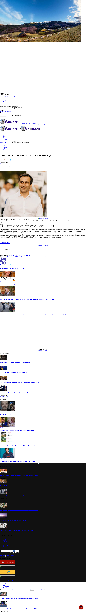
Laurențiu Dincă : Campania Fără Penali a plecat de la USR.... (17, 461)
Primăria (4, 150)
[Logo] (10, 130)
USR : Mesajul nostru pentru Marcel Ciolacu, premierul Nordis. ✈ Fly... (20, 382)
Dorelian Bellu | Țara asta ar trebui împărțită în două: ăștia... (17, 430)
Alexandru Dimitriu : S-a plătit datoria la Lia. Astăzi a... (15, 485)
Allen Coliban (3, 443)
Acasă (1, 142)
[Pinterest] (22, 166)
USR (4, 152)
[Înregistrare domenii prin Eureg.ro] (32, 589)
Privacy (4, 585)
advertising (7, 555)
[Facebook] (13, 166)
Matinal (4, 149)
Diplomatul (5, 147)
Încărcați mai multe (4, 396)
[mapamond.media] (7, 573)
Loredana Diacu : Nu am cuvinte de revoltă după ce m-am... (16, 496)
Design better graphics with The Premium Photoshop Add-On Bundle (19, 510)
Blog (4, 99)
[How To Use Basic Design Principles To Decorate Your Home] (3, 527)
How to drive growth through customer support (13, 520)
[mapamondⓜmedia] (43, 125)
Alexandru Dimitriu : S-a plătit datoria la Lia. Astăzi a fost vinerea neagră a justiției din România (27, 299)
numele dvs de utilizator (17, 107)
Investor (4, 148)
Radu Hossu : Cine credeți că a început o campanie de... (15, 362)
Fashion (4, 134)
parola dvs (14, 108)
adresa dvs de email (16, 115)
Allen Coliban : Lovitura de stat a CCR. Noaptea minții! (20, 255)
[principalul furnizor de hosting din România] (22, 589)
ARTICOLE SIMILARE (6, 268)
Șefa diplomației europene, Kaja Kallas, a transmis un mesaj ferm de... (19, 475)
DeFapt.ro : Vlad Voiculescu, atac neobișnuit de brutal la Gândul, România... (21, 608)
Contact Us (5, 587)
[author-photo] (3, 263)
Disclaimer (5, 583)
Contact (4, 101)
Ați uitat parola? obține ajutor (6, 111)
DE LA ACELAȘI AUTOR (18, 268)
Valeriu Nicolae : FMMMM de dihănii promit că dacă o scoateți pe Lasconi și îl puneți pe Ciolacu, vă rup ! (29, 256)
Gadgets (4, 135)
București (5, 146)
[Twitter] (17, 166)
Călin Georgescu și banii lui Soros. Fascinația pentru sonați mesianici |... (20, 598)
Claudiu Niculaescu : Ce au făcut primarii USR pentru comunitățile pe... (20, 445)
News (4, 132)
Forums (4, 100)
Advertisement (6, 586)
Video (4, 137)
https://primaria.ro (3, 265)
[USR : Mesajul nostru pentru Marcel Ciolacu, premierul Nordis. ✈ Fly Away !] (3, 380)
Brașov (4, 142)
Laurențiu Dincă (3, 458)
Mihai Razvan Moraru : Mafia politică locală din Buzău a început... (18, 392)
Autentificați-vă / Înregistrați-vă (9, 96)
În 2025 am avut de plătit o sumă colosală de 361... (14, 372)
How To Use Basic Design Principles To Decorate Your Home (16, 530)
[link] (5, 243)
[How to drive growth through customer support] (3, 517)
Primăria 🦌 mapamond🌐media (7, 160)
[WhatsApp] (27, 166)
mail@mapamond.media (11, 580)
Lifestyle (4, 136)
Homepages (5, 139)
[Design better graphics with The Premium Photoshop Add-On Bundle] (3, 507)
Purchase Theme (6, 102)
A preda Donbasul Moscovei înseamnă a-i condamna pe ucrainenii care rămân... (22, 414)
